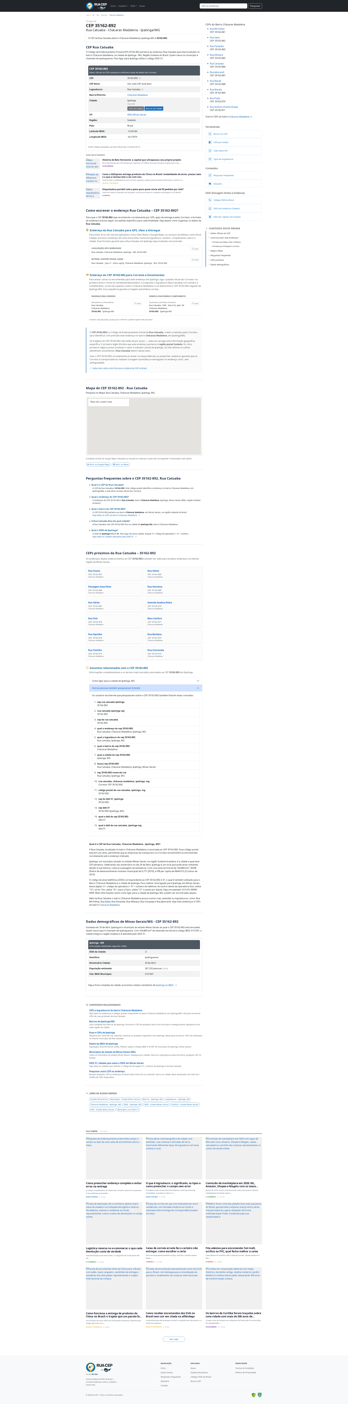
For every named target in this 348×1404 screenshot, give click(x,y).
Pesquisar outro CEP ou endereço (107, 1071)
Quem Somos (167, 1372)
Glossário (165, 1381)
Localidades (107, 166)
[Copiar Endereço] (142, 89)
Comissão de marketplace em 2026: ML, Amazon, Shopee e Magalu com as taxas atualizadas (231, 1186)
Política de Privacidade (245, 1372)
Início (113, 5)
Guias (142, 5)
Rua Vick (93, 618)
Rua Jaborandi (217, 72)
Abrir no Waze (121, 464)
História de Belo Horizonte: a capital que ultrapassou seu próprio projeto (141, 159)
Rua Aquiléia (95, 634)
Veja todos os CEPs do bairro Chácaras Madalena (114, 515)
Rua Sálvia (94, 602)
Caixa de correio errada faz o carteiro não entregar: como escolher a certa (172, 1249)
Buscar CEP (196, 1381)
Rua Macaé (215, 80)
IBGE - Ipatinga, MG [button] (132, 1104)
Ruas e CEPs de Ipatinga (102, 1032)
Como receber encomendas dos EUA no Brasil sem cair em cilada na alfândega (170, 1314)
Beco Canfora (154, 618)
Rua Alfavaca (216, 54)
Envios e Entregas (110, 183)
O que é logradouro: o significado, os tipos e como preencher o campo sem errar (173, 1184)
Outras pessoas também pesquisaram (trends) (116, 688)
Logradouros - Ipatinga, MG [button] (177, 1099)
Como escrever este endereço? (224, 238)
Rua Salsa (215, 37)
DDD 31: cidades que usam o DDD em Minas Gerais (116, 1063)
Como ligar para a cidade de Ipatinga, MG (113, 680)
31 (146, 951)
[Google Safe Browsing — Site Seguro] (253, 1395)
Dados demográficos (220, 264)
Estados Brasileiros (199, 1372)
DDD (132, 5)
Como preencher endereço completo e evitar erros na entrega (114, 1184)
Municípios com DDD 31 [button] (128, 1109)
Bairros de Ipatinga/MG (102, 1021)
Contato (164, 1385)
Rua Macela (216, 89)
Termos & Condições (244, 1368)
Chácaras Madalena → (240, 116)
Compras (106, 195)
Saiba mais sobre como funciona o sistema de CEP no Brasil (119, 368)
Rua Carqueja (217, 63)
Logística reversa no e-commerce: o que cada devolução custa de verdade (114, 1249)
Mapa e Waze (217, 251)
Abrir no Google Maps (99, 464)
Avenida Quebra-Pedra (159, 602)
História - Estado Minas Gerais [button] (185, 1104)
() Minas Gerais (136, 114)
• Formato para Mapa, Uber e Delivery (226, 242)
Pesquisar (255, 5)
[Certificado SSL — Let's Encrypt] (259, 1395)
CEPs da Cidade (136, 108)
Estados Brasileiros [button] (99, 1099)
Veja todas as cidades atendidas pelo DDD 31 (113, 536)
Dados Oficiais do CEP (220, 233)
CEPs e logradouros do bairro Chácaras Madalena (115, 1010)
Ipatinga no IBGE (165, 985)
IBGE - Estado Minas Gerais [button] (156, 1104)
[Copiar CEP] (140, 78)
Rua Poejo (215, 98)
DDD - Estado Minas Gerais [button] (102, 1109)
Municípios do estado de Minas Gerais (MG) (112, 1051)
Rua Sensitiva (154, 586)
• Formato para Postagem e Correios (225, 246)
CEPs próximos (217, 260)
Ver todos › (104, 1131)
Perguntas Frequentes (221, 255)
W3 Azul (95, 1374)
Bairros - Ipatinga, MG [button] (152, 1099)
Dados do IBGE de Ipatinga (103, 1043)
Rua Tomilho (95, 650)
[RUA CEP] (96, 6)
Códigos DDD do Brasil (201, 1377)
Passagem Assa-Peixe (99, 586)
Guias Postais (92, 1197)
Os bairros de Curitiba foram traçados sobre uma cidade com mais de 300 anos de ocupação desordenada (233, 1316)
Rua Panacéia (217, 46)
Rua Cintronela (155, 650)
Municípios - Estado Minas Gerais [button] (125, 1099)
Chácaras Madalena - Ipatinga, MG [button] (105, 1104)
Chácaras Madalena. (109, 904)
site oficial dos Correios (106, 319)
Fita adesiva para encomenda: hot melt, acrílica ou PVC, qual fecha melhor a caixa (232, 1249)
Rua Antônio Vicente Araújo (224, 106)
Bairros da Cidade (154, 108)
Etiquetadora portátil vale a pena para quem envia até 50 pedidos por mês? (143, 189)
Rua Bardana (154, 634)
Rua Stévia (153, 570)
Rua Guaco (94, 570)
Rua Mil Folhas (217, 28)
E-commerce (211, 1197)
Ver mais (174, 1339)
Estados (122, 5)
